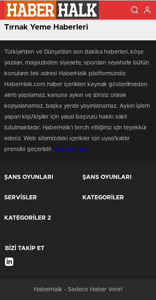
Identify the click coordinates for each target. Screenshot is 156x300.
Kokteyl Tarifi (71, 149)
